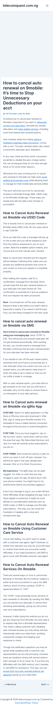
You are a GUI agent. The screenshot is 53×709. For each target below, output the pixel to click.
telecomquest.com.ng (20, 5)
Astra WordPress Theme (26, 703)
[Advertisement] (26, 39)
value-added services (28, 129)
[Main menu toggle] (47, 6)
